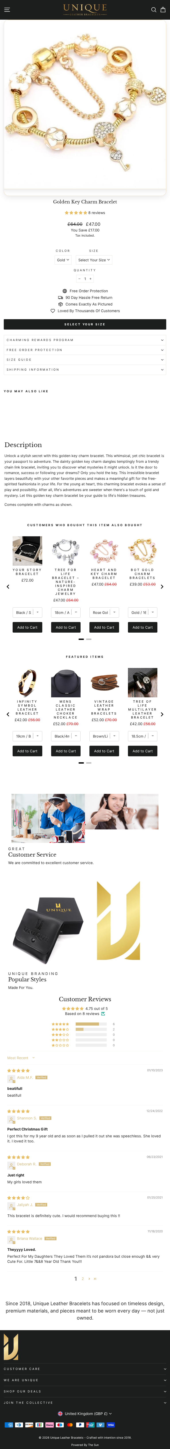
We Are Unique (21, 1380)
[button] (76, 213)
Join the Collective (28, 1402)
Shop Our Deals (22, 1391)
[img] (18, 1070)
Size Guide (19, 359)
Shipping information (33, 369)
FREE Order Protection (35, 350)
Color (63, 250)
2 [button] (83, 1278)
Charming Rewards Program (40, 340)
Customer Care (22, 1369)
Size (94, 250)
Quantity (85, 270)
